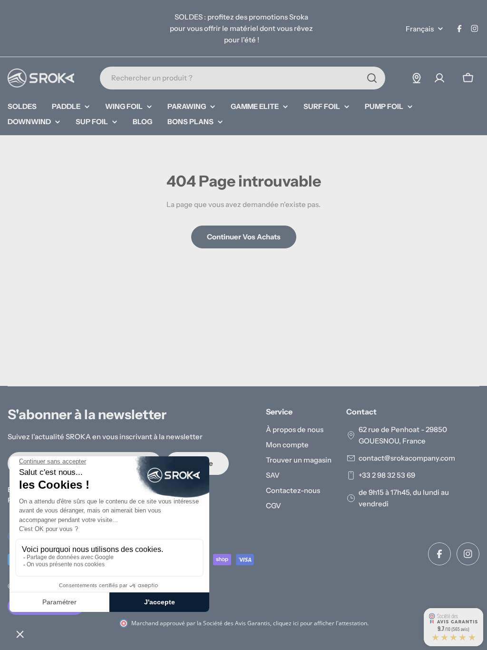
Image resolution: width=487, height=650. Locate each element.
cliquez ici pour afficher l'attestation (320, 623)
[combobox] (242, 78)
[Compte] (439, 78)
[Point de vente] (416, 78)
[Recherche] (372, 78)
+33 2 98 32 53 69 (387, 475)
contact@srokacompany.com (407, 458)
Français (420, 28)
